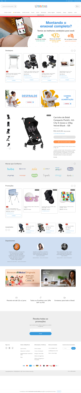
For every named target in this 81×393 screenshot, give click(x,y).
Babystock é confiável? (25, 351)
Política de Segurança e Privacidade (39, 359)
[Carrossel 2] (58, 98)
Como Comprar (37, 348)
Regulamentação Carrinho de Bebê (26, 354)
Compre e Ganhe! (7, 12)
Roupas (64, 12)
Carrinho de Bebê (25, 12)
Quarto (37, 12)
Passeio (32, 12)
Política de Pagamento (39, 356)
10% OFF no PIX (40, 15)
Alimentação (43, 12)
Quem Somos (23, 348)
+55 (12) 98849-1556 (52, 348)
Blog (2, 1)
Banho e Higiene (51, 12)
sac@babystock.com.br (53, 350)
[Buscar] (15, 6)
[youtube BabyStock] (9, 348)
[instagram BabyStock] (6, 348)
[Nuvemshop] (72, 371)
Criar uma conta (77, 1)
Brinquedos (59, 12)
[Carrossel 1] (22, 98)
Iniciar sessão (70, 1)
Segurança (70, 12)
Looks (75, 12)
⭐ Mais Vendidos (16, 12)
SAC (5, 1)
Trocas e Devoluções (38, 351)
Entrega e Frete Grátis (38, 353)
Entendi (59, 391)
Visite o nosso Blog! (52, 353)
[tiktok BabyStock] (12, 348)
